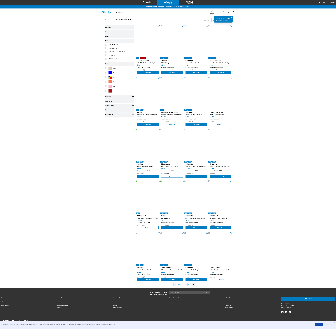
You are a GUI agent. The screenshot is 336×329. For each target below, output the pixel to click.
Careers (227, 303)
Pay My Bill (172, 303)
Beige (115, 68)
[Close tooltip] (232, 17)
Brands (115, 305)
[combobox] (160, 12)
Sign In (3, 301)
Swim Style (108, 101)
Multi (115, 77)
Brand (107, 36)
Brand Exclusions (117, 307)
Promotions (109, 114)
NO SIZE (111, 55)
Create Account (5, 303)
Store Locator (116, 303)
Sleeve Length (110, 105)
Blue (115, 72)
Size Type (108, 97)
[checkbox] (106, 45)
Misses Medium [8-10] (115, 44)
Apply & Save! (172, 301)
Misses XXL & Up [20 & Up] (116, 51)
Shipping (59, 307)
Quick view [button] (176, 125)
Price (106, 110)
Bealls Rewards (5, 305)
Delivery (108, 27)
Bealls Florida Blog (229, 307)
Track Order (60, 301)
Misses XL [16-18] (113, 48)
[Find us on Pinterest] (290, 312)
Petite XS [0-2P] (113, 58)
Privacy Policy (112, 324)
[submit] (206, 292)
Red (114, 91)
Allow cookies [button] (318, 324)
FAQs (58, 303)
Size (106, 41)
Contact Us (228, 305)
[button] (328, 324)
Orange (115, 82)
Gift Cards (115, 301)
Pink (115, 86)
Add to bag (152, 73)
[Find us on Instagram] (286, 312)
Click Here (178, 7)
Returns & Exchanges (62, 305)
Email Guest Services (308, 299)
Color (107, 64)
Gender (107, 32)
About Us (227, 301)
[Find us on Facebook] (282, 312)
